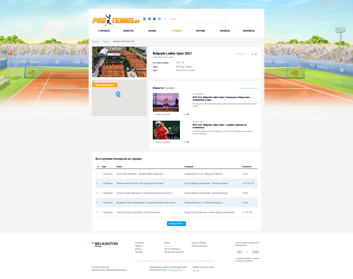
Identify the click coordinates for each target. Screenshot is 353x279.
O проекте (104, 31)
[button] (119, 94)
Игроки (200, 31)
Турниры (176, 31)
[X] (255, 54)
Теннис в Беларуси (172, 249)
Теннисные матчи (199, 246)
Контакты (249, 31)
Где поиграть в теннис (174, 252)
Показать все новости (248, 88)
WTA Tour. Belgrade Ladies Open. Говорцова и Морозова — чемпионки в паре (222, 98)
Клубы (152, 31)
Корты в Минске (199, 243)
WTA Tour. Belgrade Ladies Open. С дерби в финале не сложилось (220, 126)
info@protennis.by (175, 270)
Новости (128, 31)
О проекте (139, 243)
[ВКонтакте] (252, 54)
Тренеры (225, 31)
